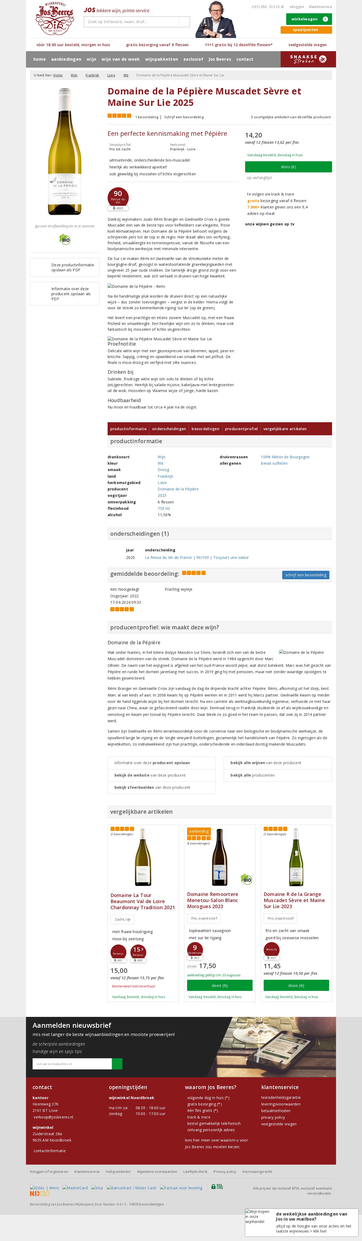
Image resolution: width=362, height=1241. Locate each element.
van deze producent (150, 775)
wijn (91, 59)
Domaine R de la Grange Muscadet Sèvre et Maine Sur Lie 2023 (294, 900)
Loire (111, 75)
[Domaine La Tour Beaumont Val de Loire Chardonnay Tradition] (143, 857)
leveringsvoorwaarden (281, 1104)
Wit (126, 75)
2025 (162, 495)
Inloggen (297, 7)
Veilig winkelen (118, 1171)
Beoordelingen (205, 428)
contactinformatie (50, 1150)
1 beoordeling (146, 117)
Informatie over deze (152, 762)
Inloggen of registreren (49, 1171)
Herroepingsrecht (257, 1171)
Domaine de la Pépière (178, 488)
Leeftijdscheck (195, 1171)
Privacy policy (225, 1171)
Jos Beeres (220, 59)
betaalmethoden (276, 1110)
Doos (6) (288, 166)
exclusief (193, 59)
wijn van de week (120, 59)
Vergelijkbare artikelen (285, 428)
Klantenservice (320, 7)
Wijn (74, 75)
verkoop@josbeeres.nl (53, 1117)
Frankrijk (92, 75)
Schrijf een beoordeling (184, 117)
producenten (253, 775)
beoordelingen (146, 1204)
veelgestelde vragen (279, 1123)
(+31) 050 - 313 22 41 (268, 7)
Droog (163, 469)
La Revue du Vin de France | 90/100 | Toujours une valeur (197, 557)
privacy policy (273, 1117)
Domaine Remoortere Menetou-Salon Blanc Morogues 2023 (213, 900)
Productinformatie (128, 428)
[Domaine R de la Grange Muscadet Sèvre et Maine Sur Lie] (296, 857)
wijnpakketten (161, 59)
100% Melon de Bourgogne (285, 456)
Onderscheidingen (169, 428)
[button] (118, 197)
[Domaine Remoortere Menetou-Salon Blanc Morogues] (219, 857)
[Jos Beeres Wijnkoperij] (55, 18)
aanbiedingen (66, 59)
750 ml (164, 508)
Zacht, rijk (123, 919)
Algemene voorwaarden (157, 1171)
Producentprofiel (241, 428)
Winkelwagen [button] (309, 18)
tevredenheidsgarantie (281, 1097)
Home (39, 59)
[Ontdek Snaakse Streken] (308, 59)
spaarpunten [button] (305, 29)
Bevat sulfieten (274, 463)
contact (244, 59)
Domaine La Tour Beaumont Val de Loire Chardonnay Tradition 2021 (143, 901)
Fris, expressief (204, 918)
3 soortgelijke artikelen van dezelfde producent (291, 117)
